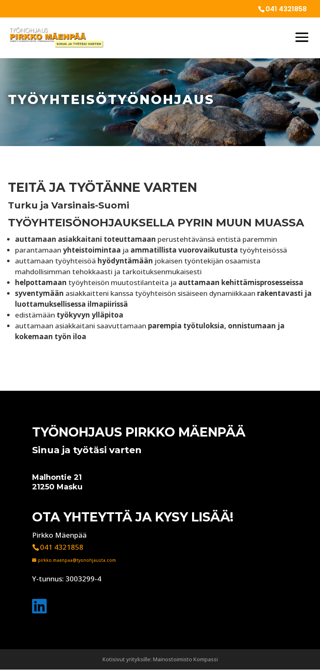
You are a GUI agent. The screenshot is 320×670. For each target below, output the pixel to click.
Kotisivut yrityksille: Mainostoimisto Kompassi (160, 659)
